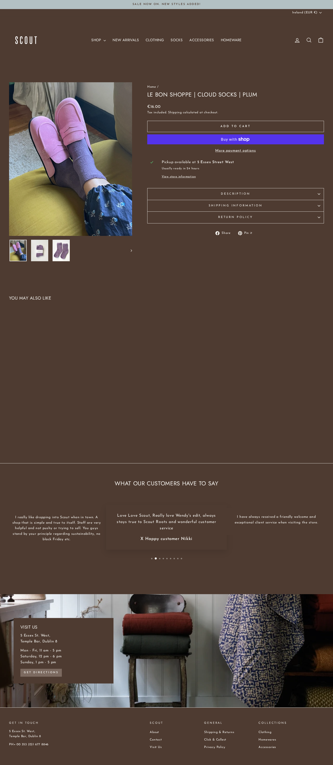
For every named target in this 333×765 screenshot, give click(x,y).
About (154, 732)
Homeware (231, 40)
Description (235, 193)
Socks (177, 40)
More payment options (235, 151)
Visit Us (156, 747)
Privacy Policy (214, 747)
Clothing (155, 40)
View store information (179, 176)
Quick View (46, 419)
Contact (156, 739)
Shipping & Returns (219, 732)
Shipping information (236, 205)
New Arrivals (126, 40)
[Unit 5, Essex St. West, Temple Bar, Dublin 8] (166, 650)
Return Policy (235, 217)
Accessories (201, 40)
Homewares (267, 739)
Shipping (175, 112)
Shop (96, 40)
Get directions (41, 672)
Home (151, 86)
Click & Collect (215, 739)
